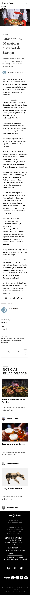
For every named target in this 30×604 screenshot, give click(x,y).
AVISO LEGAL (8, 591)
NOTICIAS (8, 538)
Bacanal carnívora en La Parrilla (13, 400)
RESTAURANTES (19, 538)
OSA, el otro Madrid (12, 488)
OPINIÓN (22, 542)
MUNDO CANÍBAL (15, 540)
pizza (3, 329)
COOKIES (23, 591)
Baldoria (11, 105)
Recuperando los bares (13, 443)
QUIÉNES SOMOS (14, 548)
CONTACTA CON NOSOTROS (14, 551)
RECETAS (15, 544)
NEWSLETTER (14, 554)
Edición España (3, 7)
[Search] (23, 3)
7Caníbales (13, 308)
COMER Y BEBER (11, 542)
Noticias (5, 34)
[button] (27, 3)
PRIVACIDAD (16, 591)
